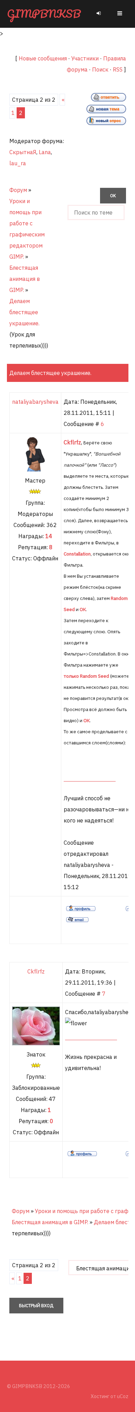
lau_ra (17, 163)
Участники (85, 58)
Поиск (100, 69)
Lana (45, 152)
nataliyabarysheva (35, 401)
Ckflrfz (36, 971)
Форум (18, 189)
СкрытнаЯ (22, 152)
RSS (118, 69)
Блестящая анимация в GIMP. (24, 278)
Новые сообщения (43, 58)
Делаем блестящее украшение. (24, 312)
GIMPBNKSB (44, 13)
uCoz (122, 1396)
